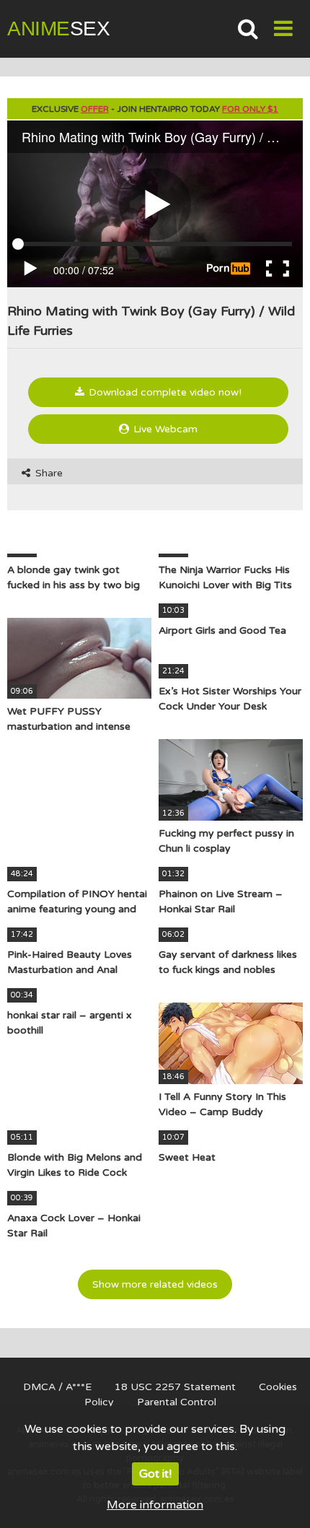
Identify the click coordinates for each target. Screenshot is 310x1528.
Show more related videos (155, 1284)
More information (155, 1505)
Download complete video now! (164, 392)
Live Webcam (164, 429)
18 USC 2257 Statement (175, 1387)
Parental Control (176, 1402)
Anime (58, 28)
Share (47, 473)
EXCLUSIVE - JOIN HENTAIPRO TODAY (155, 109)
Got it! (155, 1474)
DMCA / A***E (57, 1387)
